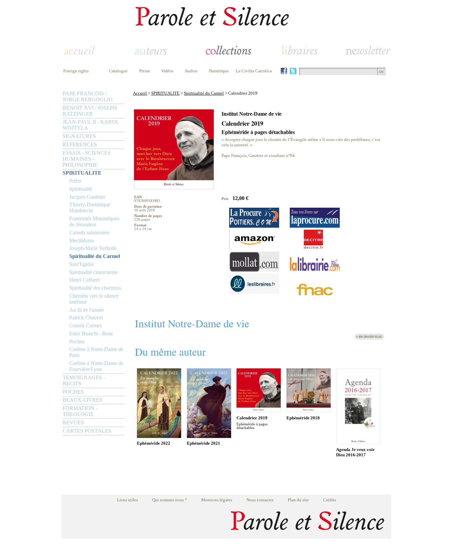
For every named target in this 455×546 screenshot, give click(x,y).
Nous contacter (259, 499)
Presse (144, 70)
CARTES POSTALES (87, 431)
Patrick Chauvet (86, 317)
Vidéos (167, 70)
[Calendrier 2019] (258, 411)
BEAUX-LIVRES (82, 400)
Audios (191, 70)
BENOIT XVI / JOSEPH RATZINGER (90, 111)
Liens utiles (127, 499)
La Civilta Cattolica (254, 70)
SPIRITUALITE (82, 173)
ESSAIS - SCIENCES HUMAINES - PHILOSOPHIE (87, 159)
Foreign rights (76, 70)
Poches (76, 341)
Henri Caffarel (84, 280)
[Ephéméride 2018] (308, 411)
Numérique (219, 70)
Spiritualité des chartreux (95, 288)
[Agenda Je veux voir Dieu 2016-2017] (358, 442)
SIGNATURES (79, 136)
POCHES (73, 392)
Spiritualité (80, 189)
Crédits (329, 499)
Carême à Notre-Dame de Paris (96, 352)
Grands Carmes (85, 325)
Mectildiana (81, 240)
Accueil (140, 93)
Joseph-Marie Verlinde (93, 248)
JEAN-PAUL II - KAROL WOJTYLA (91, 125)
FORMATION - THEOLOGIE (80, 411)
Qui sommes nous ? (169, 499)
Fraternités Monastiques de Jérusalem (94, 221)
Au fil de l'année (86, 310)
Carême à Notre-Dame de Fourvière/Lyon (96, 366)
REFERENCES (80, 144)
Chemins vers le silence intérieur (94, 299)
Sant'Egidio (81, 264)
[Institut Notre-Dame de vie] (369, 338)
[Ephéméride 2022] (159, 436)
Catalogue (118, 70)
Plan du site (298, 499)
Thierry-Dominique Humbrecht (89, 207)
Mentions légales (216, 499)
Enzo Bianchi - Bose (91, 333)
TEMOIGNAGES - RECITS (84, 380)
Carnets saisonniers (89, 232)
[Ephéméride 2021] (209, 436)
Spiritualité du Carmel (94, 256)
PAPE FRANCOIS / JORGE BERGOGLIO (88, 96)
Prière (75, 181)
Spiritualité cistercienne (93, 272)
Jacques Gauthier (87, 197)
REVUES (73, 422)
